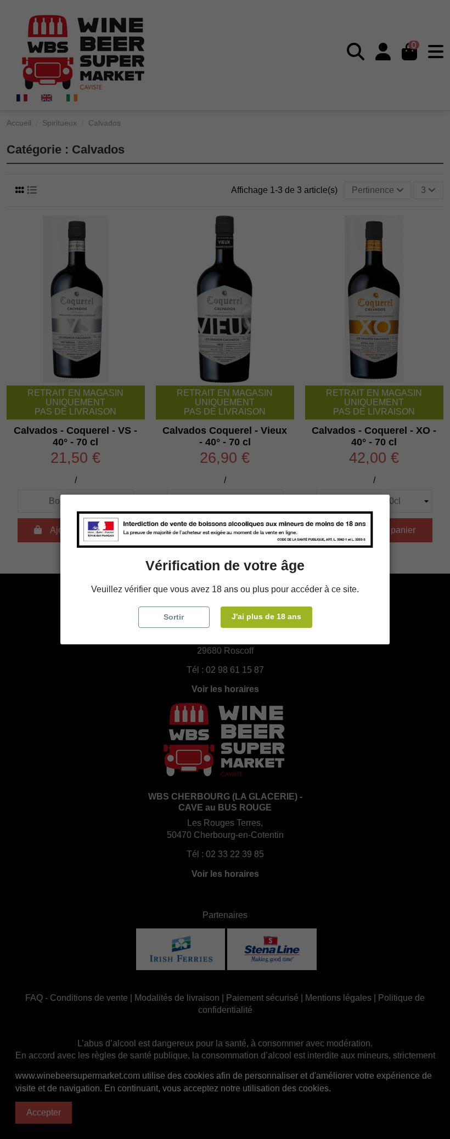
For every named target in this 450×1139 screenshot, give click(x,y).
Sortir (174, 617)
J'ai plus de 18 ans (266, 616)
